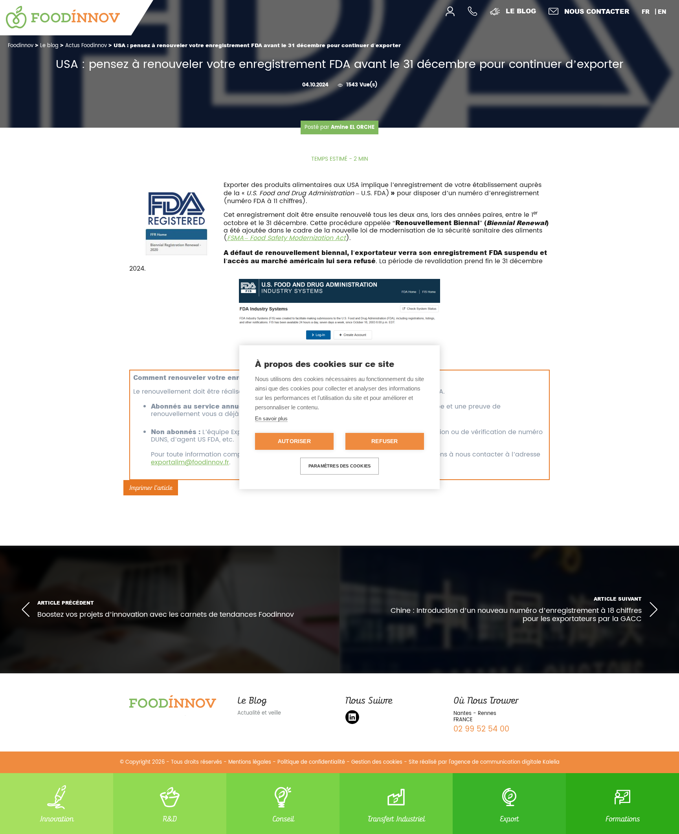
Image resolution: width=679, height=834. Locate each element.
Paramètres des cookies (339, 466)
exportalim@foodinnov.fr (190, 462)
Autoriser (294, 441)
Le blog (521, 10)
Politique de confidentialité (311, 762)
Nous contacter (596, 11)
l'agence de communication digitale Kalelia (504, 762)
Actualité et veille (259, 713)
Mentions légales (249, 762)
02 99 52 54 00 (481, 729)
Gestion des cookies (376, 762)
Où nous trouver (485, 700)
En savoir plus (271, 419)
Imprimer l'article (150, 488)
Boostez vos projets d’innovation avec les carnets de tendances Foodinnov (165, 614)
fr (646, 11)
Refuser (384, 441)
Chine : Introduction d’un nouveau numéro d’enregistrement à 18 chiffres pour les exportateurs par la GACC (516, 615)
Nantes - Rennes (474, 713)
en (662, 11)
